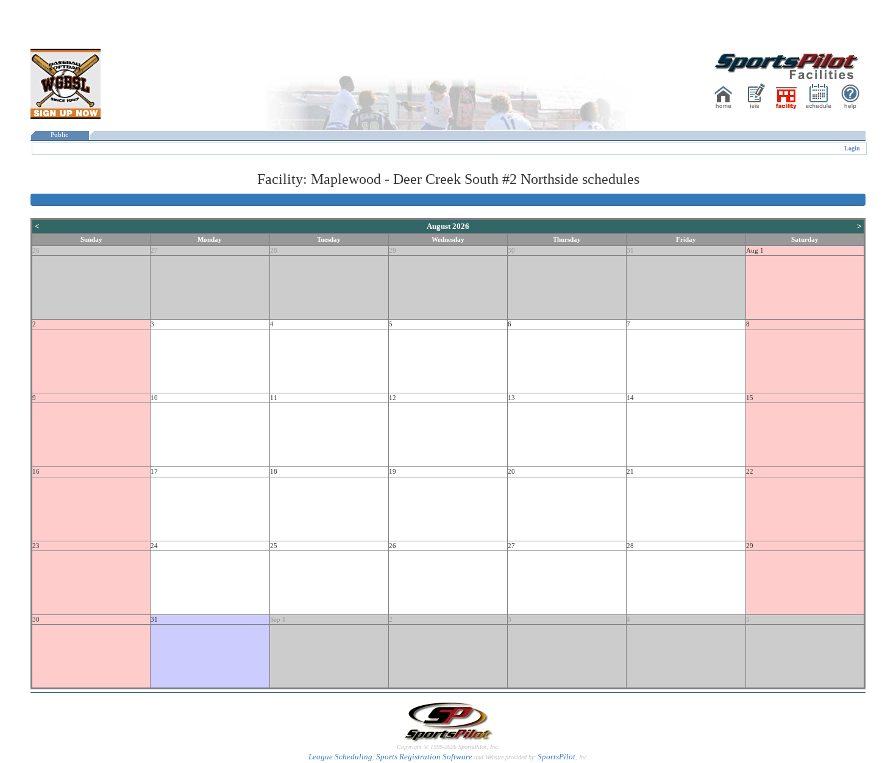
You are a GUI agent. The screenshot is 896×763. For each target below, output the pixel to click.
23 (36, 546)
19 (392, 471)
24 (154, 546)
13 (511, 398)
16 (36, 471)
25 (273, 546)
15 (749, 398)
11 (273, 398)
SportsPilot (556, 756)
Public (59, 135)
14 (630, 398)
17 (154, 471)
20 (511, 471)
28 (273, 250)
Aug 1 (755, 250)
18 (273, 471)
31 (630, 250)
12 (392, 398)
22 (749, 471)
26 (36, 250)
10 (154, 398)
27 (154, 250)
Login (852, 148)
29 (392, 250)
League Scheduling (340, 756)
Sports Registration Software (424, 756)
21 (630, 471)
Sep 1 (278, 619)
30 (511, 250)
